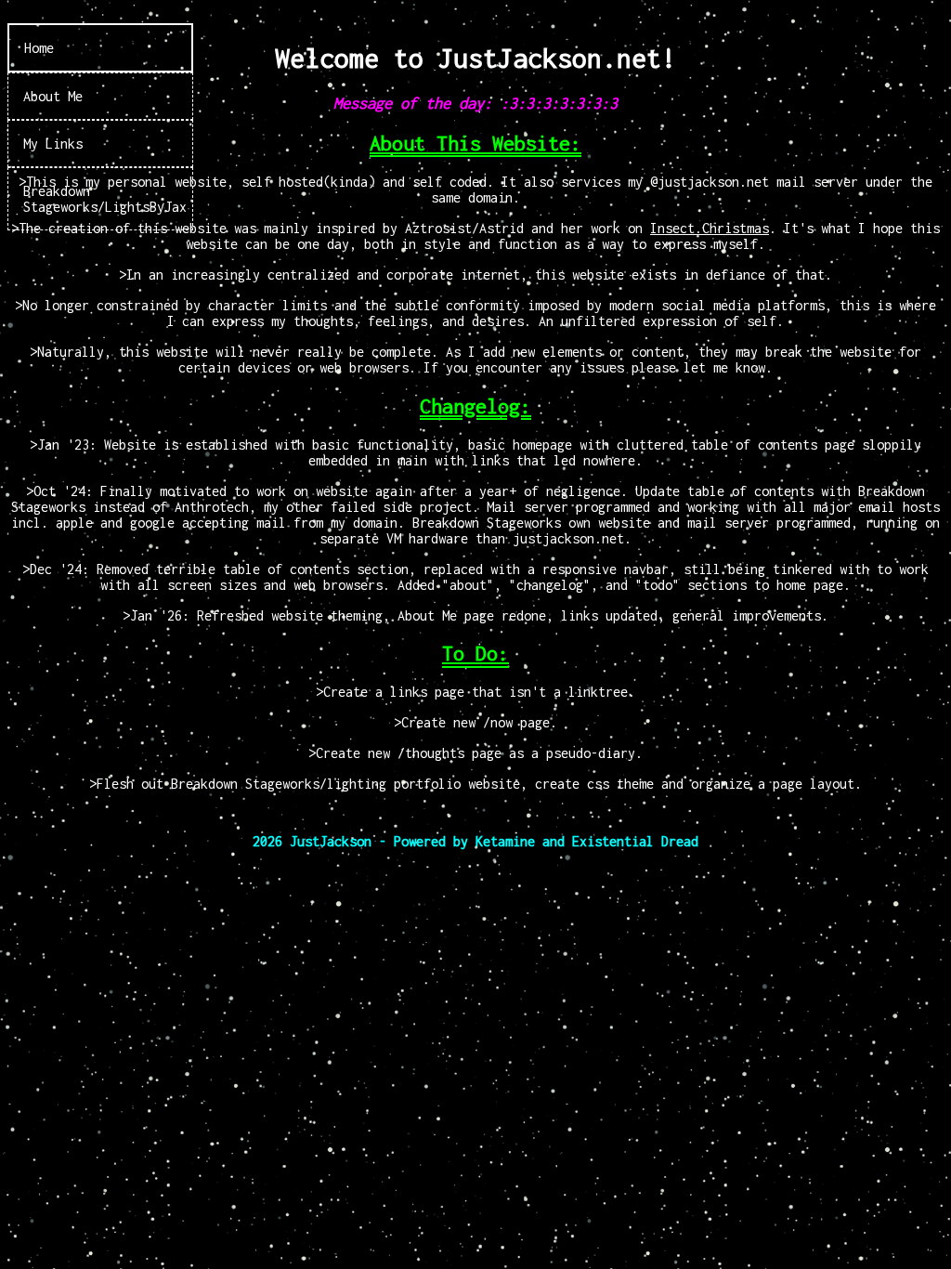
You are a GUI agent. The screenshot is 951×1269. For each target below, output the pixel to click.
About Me (53, 96)
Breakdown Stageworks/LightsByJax (105, 199)
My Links (53, 143)
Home (39, 48)
